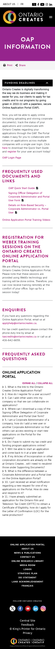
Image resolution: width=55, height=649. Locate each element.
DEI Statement (19, 578)
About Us (28, 549)
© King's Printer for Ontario (27, 629)
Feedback (27, 625)
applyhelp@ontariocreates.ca (19, 323)
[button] (46, 83)
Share (22, 65)
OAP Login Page (11, 158)
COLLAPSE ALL (45, 383)
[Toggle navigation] (49, 17)
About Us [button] (9, 4)
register (11, 151)
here (4, 148)
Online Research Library (23, 561)
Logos (28, 569)
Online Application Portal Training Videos (26, 220)
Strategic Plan (27, 573)
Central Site (27, 620)
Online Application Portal (23, 545)
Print (9, 65)
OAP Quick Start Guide (21, 188)
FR (22, 4)
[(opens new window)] (34, 4)
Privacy (27, 633)
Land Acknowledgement (22, 582)
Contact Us (27, 557)
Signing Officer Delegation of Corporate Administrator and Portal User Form (29, 197)
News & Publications (27, 553)
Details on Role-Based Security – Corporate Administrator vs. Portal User (28, 209)
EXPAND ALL (28, 383)
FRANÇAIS (27, 586)
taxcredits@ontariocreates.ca (19, 336)
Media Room (27, 565)
